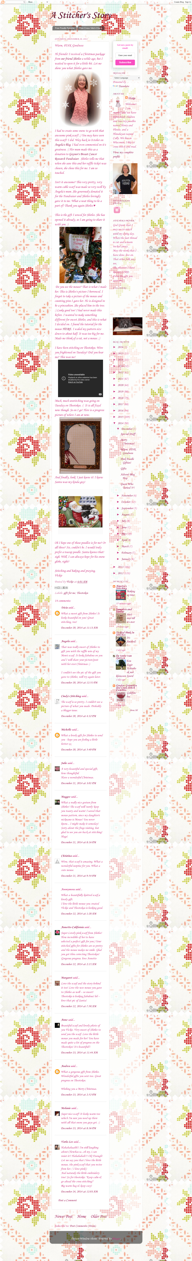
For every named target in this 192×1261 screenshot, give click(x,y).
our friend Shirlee (71, 59)
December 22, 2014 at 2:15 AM (78, 964)
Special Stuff (127, 434)
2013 (121, 567)
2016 (121, 410)
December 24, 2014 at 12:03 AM (79, 1191)
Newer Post (63, 1216)
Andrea (65, 1066)
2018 (121, 398)
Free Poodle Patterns (64, 28)
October (126, 502)
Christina (66, 856)
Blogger (116, 1238)
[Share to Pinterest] (66, 587)
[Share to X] (61, 587)
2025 (121, 353)
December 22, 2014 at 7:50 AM (78, 1006)
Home (81, 1216)
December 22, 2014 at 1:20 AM (78, 914)
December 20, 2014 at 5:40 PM (78, 749)
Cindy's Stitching (71, 696)
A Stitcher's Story (80, 15)
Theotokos (82, 593)
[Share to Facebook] (64, 587)
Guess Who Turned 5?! (127, 486)
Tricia (64, 607)
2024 (121, 360)
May (124, 534)
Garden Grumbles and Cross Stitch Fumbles (126, 688)
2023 (121, 366)
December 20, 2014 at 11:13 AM (79, 628)
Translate (123, 86)
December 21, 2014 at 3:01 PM (78, 783)
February (126, 553)
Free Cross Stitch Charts (90, 28)
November (127, 495)
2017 (121, 404)
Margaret (66, 978)
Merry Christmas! (127, 441)
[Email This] (56, 587)
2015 (121, 417)
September (127, 508)
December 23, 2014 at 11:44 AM (79, 1052)
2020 (121, 385)
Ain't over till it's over (131, 618)
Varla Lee (67, 1142)
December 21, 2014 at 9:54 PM (78, 876)
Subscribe (125, 62)
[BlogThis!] (58, 587)
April (124, 540)
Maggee (65, 797)
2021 (121, 379)
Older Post (99, 1216)
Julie (64, 763)
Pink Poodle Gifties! (127, 461)
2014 (121, 423)
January (126, 559)
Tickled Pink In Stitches (125, 634)
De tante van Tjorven (124, 657)
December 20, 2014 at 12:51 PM (79, 682)
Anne (64, 1020)
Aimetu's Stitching (121, 587)
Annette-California (72, 927)
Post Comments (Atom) (83, 1226)
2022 (121, 372)
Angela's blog (62, 145)
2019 (121, 391)
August (125, 514)
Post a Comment (67, 1200)
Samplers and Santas (124, 610)
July (124, 521)
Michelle (66, 729)
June (124, 527)
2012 (121, 573)
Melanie (66, 1108)
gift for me (69, 593)
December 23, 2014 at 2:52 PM (78, 1094)
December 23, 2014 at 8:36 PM (78, 1128)
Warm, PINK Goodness (128, 451)
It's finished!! (131, 641)
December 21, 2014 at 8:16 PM (78, 842)
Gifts (123, 468)
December (127, 429)
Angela (65, 641)
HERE (66, 329)
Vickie (131, 98)
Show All (133, 710)
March (125, 546)
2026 (121, 347)
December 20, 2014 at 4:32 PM (78, 716)
